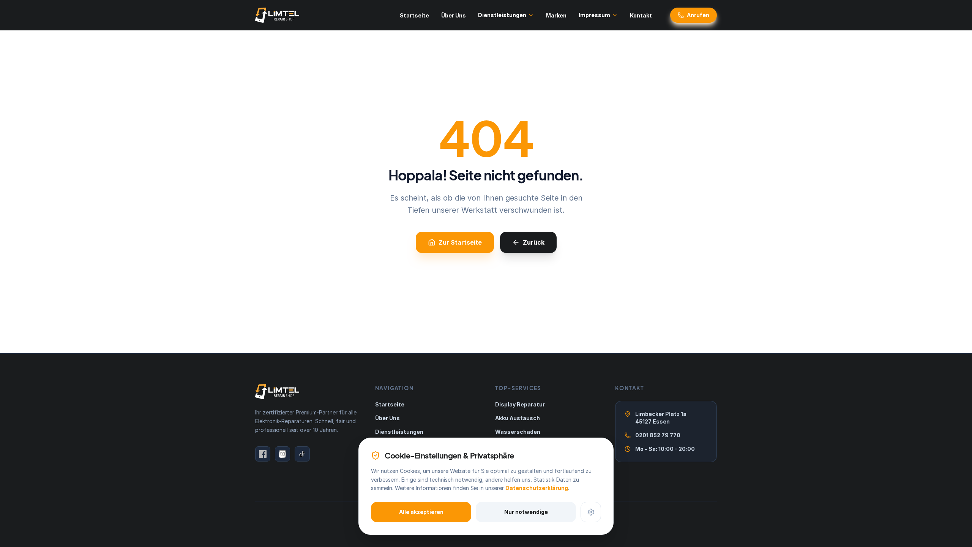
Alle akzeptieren (421, 512)
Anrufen (698, 15)
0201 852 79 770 (657, 435)
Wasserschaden (517, 431)
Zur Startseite (460, 242)
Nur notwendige (526, 512)
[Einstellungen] (591, 512)
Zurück (533, 242)
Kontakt (641, 15)
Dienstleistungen (502, 15)
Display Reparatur (520, 404)
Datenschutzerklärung (536, 488)
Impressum (594, 15)
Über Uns (453, 15)
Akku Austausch (517, 418)
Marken (556, 15)
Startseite (414, 15)
